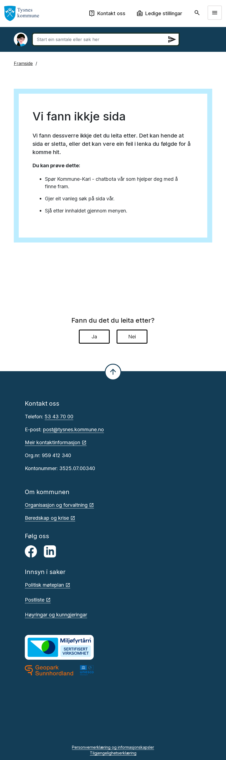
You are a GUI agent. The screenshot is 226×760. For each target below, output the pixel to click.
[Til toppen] (113, 372)
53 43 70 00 (59, 416)
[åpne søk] (197, 13)
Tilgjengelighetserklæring (113, 753)
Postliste (34, 600)
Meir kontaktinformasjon (52, 442)
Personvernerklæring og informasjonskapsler (113, 747)
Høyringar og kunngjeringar (56, 615)
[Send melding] (172, 39)
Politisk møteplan (44, 585)
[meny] (215, 13)
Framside (23, 63)
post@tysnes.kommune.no (73, 429)
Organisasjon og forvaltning (56, 505)
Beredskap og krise (47, 518)
